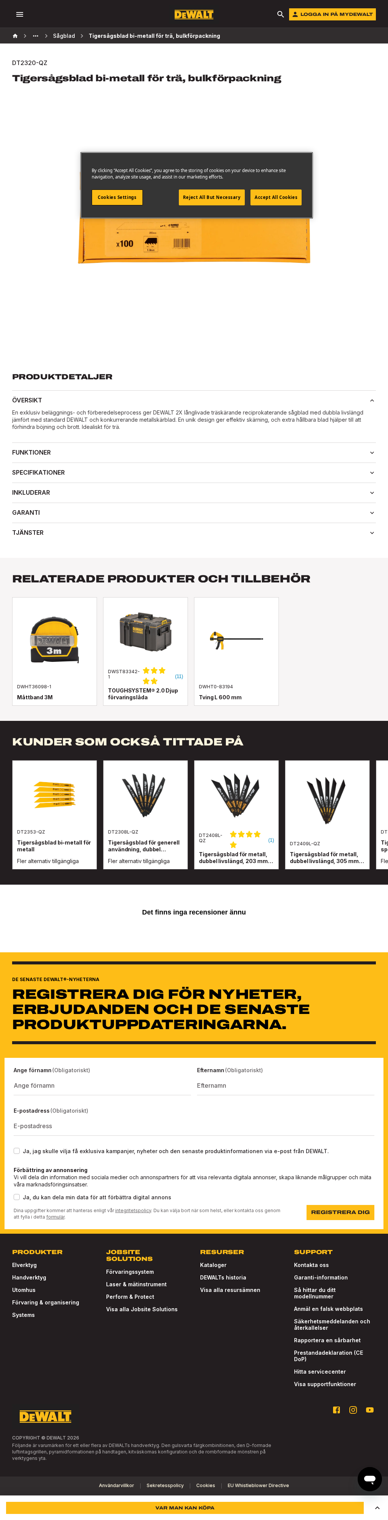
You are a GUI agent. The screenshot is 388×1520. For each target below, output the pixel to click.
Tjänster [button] (28, 532)
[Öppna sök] (280, 14)
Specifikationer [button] (38, 472)
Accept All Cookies (276, 197)
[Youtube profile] (370, 1410)
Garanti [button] (26, 512)
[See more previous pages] (35, 36)
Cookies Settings (117, 197)
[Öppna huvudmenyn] (19, 14)
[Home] (15, 36)
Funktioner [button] (31, 452)
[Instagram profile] (353, 1410)
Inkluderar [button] (31, 492)
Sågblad (64, 36)
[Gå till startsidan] (194, 14)
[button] (377, 1507)
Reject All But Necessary (212, 197)
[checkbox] (17, 1151)
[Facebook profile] (336, 1410)
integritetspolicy (133, 1210)
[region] (194, 822)
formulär (55, 1217)
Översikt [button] (27, 400)
